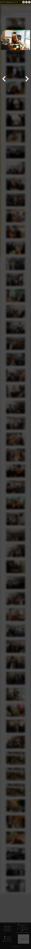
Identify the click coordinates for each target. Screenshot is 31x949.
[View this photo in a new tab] (26, 2)
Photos (2, 2)
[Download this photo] (23, 2)
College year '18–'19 (10, 2)
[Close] (29, 2)
